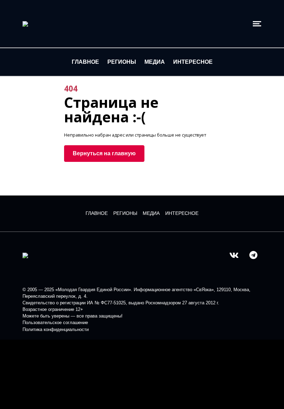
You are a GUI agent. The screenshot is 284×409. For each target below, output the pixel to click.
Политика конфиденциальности (56, 329)
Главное (85, 62)
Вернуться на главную (104, 153)
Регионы (121, 62)
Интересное (193, 62)
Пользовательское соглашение (55, 322)
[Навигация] (256, 23)
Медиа (154, 62)
